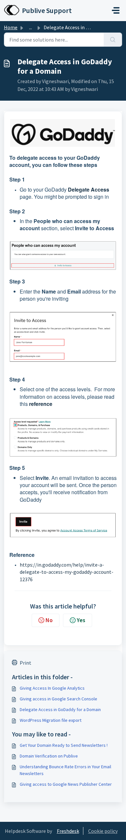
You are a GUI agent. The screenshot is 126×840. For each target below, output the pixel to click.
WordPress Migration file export (50, 720)
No (49, 620)
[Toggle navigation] (115, 10)
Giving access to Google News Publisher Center (66, 784)
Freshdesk (68, 831)
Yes (81, 620)
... (30, 27)
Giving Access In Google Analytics (52, 688)
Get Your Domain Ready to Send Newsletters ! (64, 745)
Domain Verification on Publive (49, 756)
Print (25, 662)
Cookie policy (103, 831)
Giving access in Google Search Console (58, 699)
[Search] (113, 39)
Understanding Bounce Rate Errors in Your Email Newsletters (65, 770)
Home (10, 27)
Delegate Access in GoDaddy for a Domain (60, 709)
